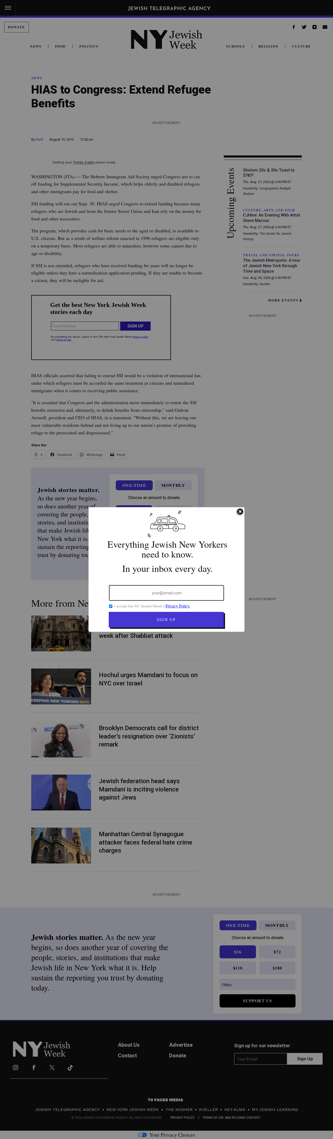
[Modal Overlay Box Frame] (166, 569)
